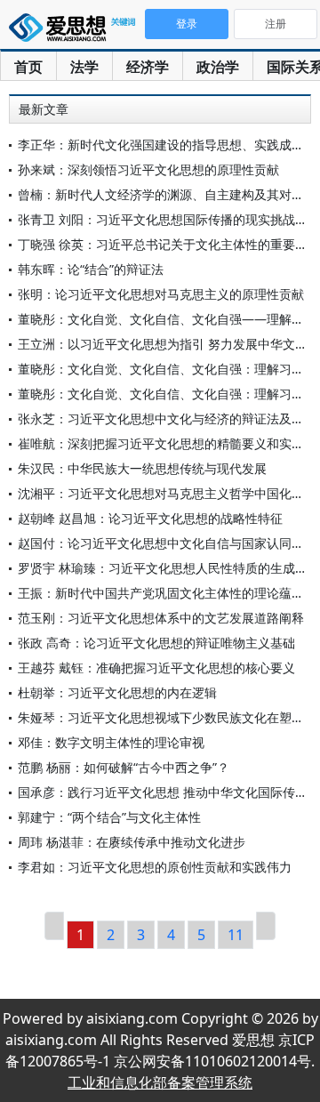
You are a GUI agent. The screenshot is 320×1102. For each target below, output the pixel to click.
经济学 (147, 66)
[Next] (266, 926)
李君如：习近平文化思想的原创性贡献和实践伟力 (155, 866)
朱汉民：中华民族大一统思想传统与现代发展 (142, 468)
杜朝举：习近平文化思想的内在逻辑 (117, 692)
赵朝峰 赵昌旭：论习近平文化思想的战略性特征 (150, 518)
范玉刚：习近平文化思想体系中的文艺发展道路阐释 (161, 617)
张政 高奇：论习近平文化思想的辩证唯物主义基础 (156, 642)
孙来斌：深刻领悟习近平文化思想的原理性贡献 (148, 169)
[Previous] (54, 926)
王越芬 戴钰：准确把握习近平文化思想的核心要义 (156, 667)
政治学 (217, 66)
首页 (28, 66)
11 (236, 935)
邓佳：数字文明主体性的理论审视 (111, 742)
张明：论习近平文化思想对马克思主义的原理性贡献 (161, 294)
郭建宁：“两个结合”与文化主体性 (109, 816)
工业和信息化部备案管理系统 (160, 1082)
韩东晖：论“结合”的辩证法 (91, 269)
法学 (84, 66)
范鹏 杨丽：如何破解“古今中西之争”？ (123, 767)
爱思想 (75, 31)
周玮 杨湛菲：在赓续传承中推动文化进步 (131, 841)
